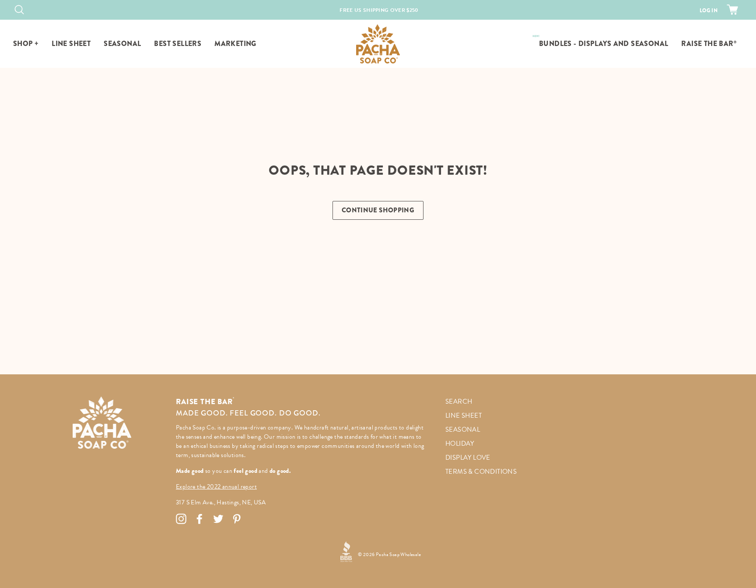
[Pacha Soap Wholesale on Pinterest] (236, 519)
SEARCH (458, 401)
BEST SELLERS (177, 44)
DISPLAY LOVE (467, 457)
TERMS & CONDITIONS (481, 471)
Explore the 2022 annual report (216, 486)
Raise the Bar (708, 44)
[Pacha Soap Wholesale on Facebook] (199, 519)
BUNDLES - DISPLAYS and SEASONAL (603, 44)
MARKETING (235, 44)
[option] (379, 10)
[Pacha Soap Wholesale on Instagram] (181, 519)
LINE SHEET (71, 44)
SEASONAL (122, 44)
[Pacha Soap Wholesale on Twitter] (218, 519)
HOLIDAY (459, 443)
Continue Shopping (378, 210)
